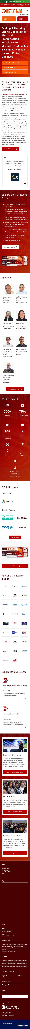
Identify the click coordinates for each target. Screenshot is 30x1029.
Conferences (4, 975)
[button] (15, 566)
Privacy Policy (5, 1013)
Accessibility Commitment (8, 1015)
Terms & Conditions (6, 1012)
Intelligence (4, 976)
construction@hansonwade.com (9, 935)
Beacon (20, 975)
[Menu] (27, 11)
